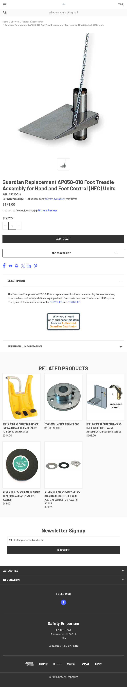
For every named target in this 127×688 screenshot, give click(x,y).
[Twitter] (23, 266)
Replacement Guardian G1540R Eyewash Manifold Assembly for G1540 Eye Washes (20, 428)
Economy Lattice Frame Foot (61, 424)
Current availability (55, 199)
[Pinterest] (35, 266)
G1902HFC (74, 302)
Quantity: (8, 218)
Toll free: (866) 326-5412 (65, 645)
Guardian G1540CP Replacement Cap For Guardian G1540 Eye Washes (21, 496)
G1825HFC (56, 302)
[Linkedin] (29, 266)
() (122, 4)
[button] (46, 210)
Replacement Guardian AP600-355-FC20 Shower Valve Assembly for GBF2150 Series (104, 428)
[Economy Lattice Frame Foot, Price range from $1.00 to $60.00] (63, 397)
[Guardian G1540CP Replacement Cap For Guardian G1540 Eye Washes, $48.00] (21, 465)
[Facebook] (4, 266)
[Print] (16, 266)
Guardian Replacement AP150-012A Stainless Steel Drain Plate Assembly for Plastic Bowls (62, 498)
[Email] (10, 266)
